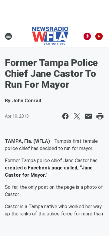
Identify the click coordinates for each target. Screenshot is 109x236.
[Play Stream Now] (99, 36)
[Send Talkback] (87, 36)
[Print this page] (100, 116)
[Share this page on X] (77, 116)
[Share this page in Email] (88, 116)
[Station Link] (50, 36)
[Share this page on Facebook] (65, 116)
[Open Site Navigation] (8, 36)
